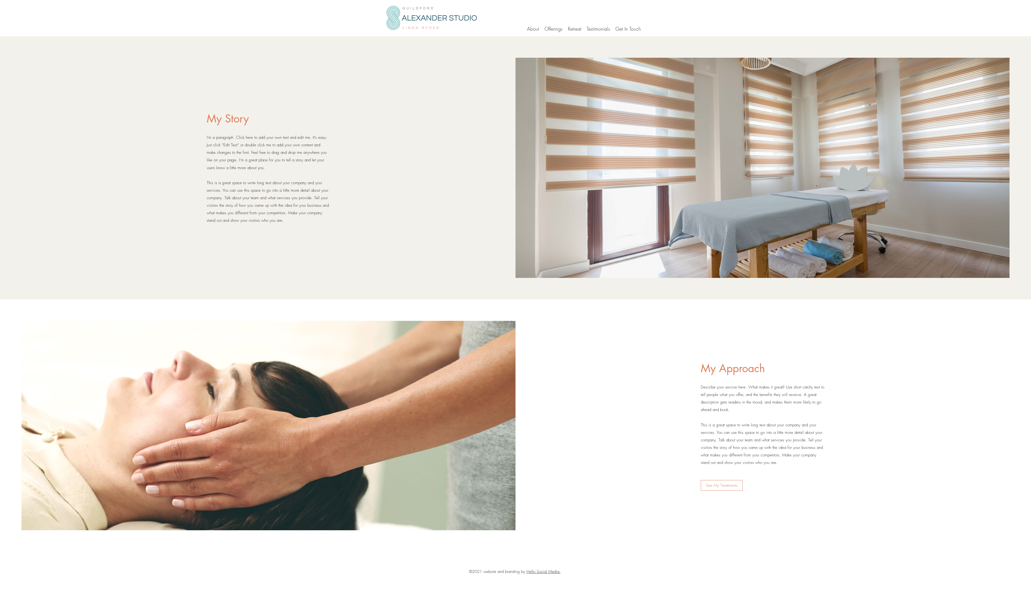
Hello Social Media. (544, 571)
